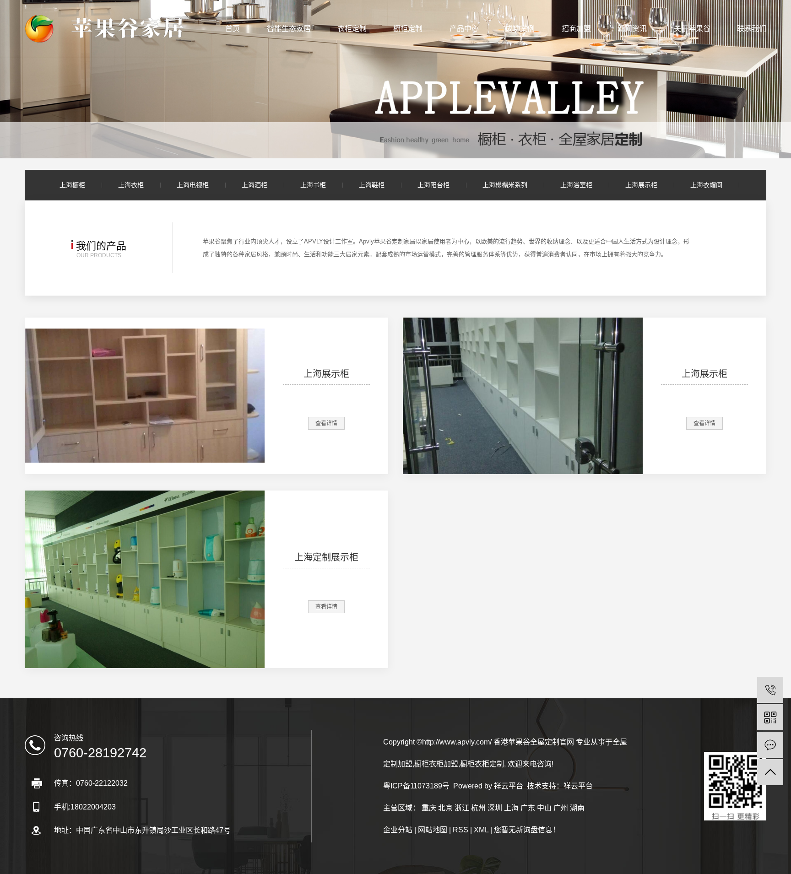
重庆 (429, 808)
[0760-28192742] (770, 690)
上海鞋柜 (372, 185)
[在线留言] (770, 745)
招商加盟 (576, 28)
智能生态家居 (289, 28)
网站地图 (432, 830)
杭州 (478, 808)
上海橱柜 (72, 185)
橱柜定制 (408, 28)
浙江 (462, 808)
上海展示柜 (641, 185)
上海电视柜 (193, 185)
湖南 (577, 808)
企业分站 (397, 830)
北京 (445, 808)
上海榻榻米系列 (504, 185)
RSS (460, 830)
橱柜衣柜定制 (482, 764)
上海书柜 (313, 185)
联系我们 (751, 28)
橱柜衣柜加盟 (436, 764)
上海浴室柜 (576, 185)
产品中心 (464, 28)
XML (481, 830)
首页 (232, 28)
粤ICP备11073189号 (416, 786)
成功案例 (520, 28)
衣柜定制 (352, 28)
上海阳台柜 (433, 185)
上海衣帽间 (706, 185)
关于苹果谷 (692, 28)
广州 (560, 808)
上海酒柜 (254, 185)
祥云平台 (508, 786)
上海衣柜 (131, 185)
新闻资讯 (632, 28)
